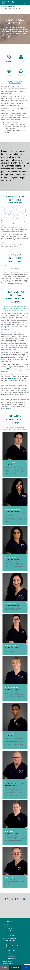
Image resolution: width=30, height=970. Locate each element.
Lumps (13, 6)
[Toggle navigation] (27, 3)
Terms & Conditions (7, 961)
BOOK (5, 967)
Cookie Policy (10, 956)
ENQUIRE (15, 967)
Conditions (5, 6)
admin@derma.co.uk (12, 938)
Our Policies (10, 954)
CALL (26, 967)
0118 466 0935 (10, 940)
